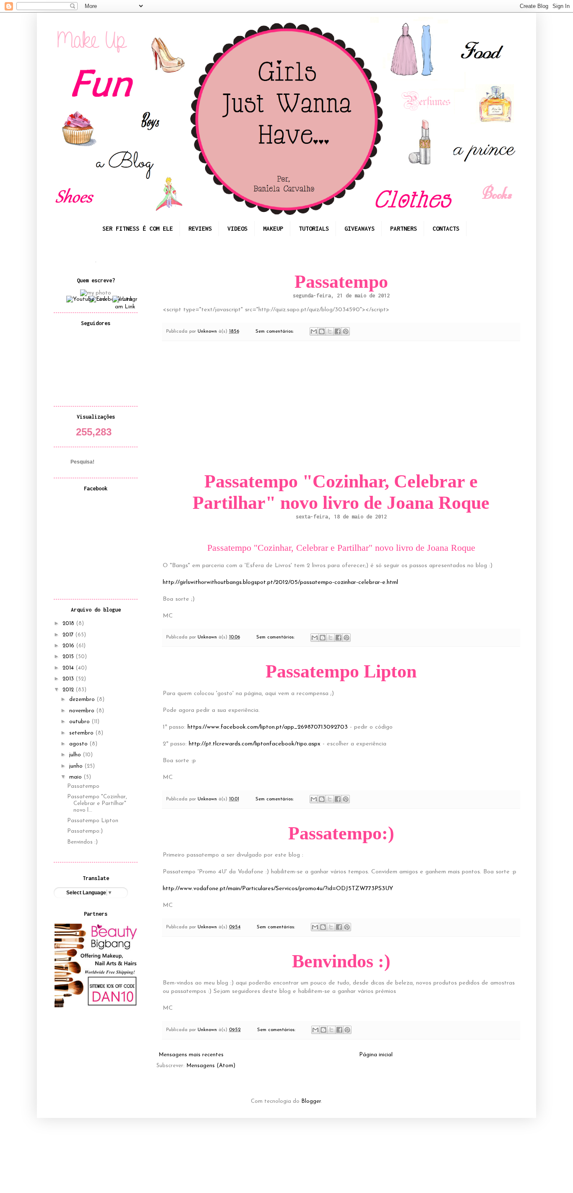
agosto (79, 744)
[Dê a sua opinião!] (322, 331)
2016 (69, 646)
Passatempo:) (341, 833)
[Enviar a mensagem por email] (314, 331)
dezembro (82, 699)
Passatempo (341, 281)
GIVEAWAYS (359, 228)
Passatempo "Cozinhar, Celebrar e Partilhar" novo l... (97, 803)
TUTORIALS (314, 228)
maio (76, 777)
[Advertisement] (341, 404)
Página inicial (376, 1055)
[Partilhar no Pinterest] (345, 331)
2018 (69, 623)
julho (76, 755)
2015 (69, 656)
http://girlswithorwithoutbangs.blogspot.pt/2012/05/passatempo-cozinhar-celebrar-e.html (280, 582)
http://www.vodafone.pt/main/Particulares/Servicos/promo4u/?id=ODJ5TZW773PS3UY (278, 889)
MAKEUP (273, 228)
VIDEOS (237, 228)
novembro (82, 711)
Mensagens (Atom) (210, 1065)
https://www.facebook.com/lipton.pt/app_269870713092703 (268, 727)
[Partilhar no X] (330, 331)
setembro (82, 733)
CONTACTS (445, 228)
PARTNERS (403, 228)
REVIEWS (200, 228)
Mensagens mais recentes (191, 1055)
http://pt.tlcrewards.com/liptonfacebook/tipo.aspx (254, 744)
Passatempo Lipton (341, 671)
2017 (69, 635)
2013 (69, 679)
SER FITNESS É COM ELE (137, 228)
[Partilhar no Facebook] (337, 331)
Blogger (311, 1101)
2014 (69, 668)
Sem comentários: (275, 331)
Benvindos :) (341, 961)
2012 (69, 690)
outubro (80, 721)
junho (76, 766)
